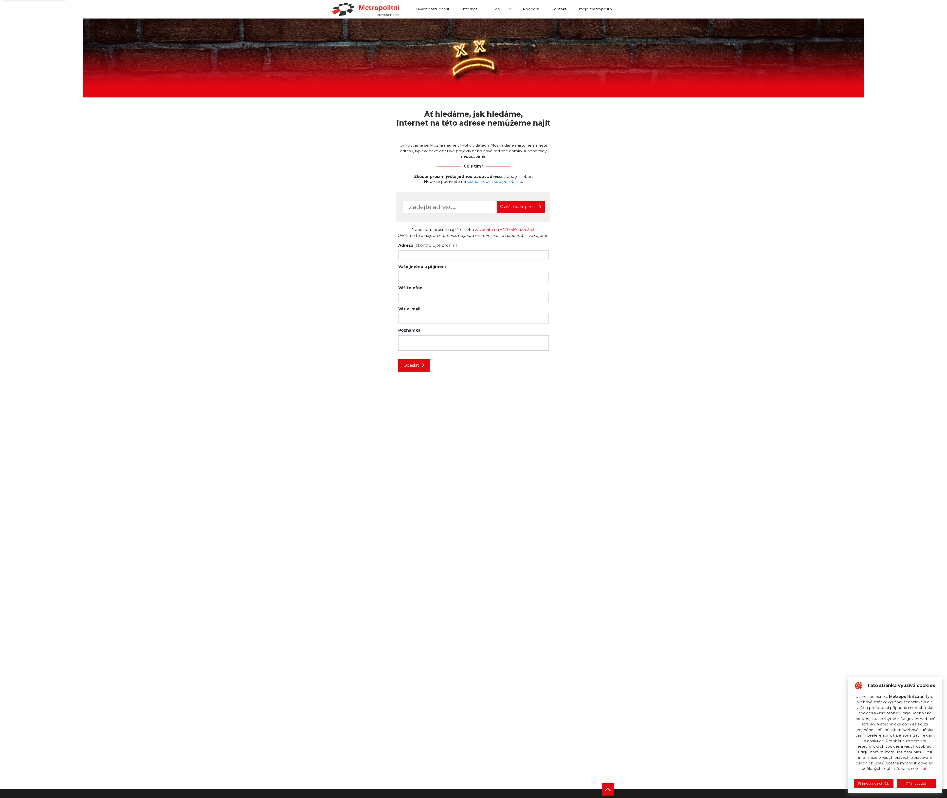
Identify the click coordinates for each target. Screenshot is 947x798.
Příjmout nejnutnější (873, 783)
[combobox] (449, 207)
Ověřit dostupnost (432, 9)
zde (924, 768)
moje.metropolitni (596, 9)
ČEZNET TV (500, 9)
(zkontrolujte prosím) (427, 245)
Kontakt (558, 9)
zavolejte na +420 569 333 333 (504, 229)
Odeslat (411, 365)
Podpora (531, 9)
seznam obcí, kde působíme (494, 181)
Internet (469, 9)
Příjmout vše (916, 783)
